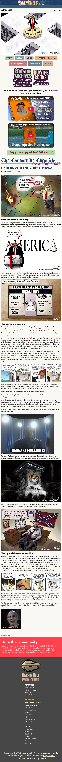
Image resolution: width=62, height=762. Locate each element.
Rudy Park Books (30, 743)
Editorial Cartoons (31, 690)
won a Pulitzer (7, 346)
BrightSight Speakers (30, 720)
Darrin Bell (27, 752)
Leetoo (43, 758)
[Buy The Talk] (31, 152)
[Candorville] (31, 3)
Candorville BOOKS (29, 735)
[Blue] (9, 58)
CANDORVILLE (30, 688)
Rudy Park (28, 338)
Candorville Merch (29, 730)
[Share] (48, 63)
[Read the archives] (22, 77)
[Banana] (29, 58)
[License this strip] (46, 58)
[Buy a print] (18, 63)
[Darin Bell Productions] (31, 670)
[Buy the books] (41, 78)
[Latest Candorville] (19, 58)
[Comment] (35, 63)
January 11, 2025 (14, 171)
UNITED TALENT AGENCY (31, 711)
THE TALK (28, 695)
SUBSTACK (30, 699)
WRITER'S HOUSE (28, 716)
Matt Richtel (56, 338)
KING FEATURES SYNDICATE (31, 706)
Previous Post (5, 635)
